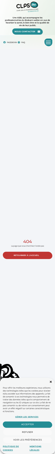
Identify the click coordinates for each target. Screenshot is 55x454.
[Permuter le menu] (48, 42)
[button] (50, 381)
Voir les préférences (27, 440)
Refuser (27, 432)
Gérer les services (26, 417)
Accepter (27, 425)
